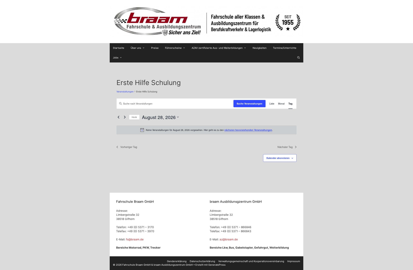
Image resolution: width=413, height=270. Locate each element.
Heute (134, 117)
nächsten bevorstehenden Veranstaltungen (248, 130)
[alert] (206, 129)
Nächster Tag (285, 147)
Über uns (136, 47)
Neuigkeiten (260, 47)
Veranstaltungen (125, 91)
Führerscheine (173, 47)
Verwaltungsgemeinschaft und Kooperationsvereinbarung (251, 261)
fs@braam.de (135, 239)
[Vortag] (118, 117)
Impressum (293, 261)
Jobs (115, 57)
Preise (155, 47)
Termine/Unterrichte (284, 47)
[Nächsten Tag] (125, 117)
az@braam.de (229, 239)
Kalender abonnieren (278, 158)
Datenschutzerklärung (202, 261)
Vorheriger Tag (128, 147)
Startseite (118, 47)
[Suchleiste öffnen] (298, 57)
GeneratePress (217, 264)
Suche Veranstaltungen (249, 103)
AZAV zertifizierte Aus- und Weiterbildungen (217, 47)
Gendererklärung (176, 261)
